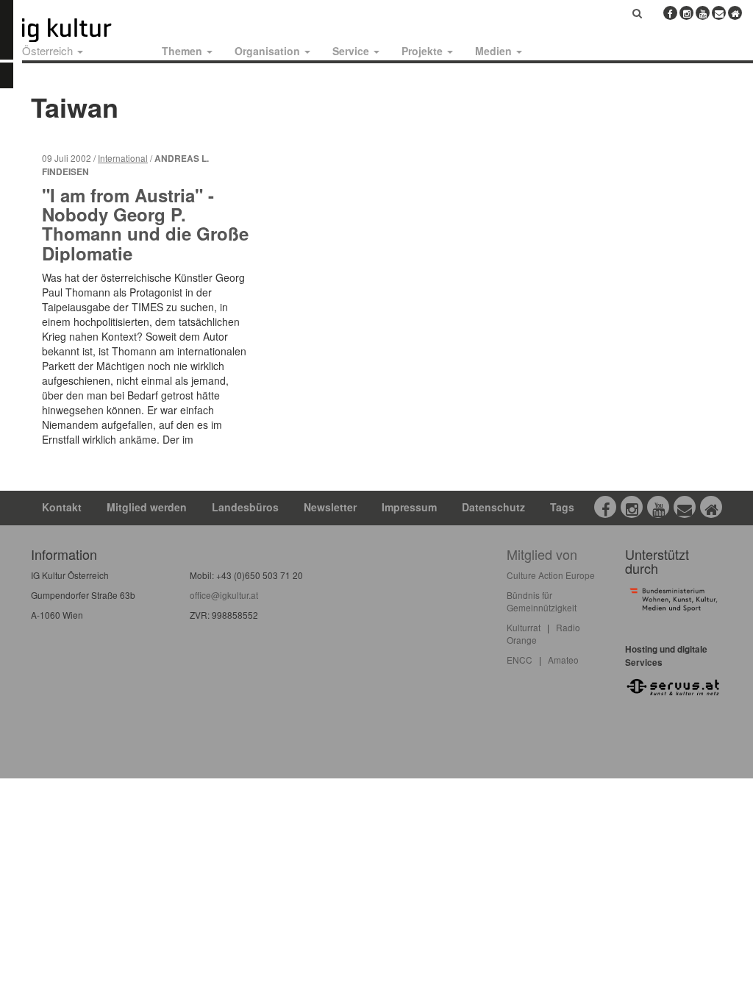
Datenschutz (493, 507)
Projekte (424, 50)
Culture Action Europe (551, 575)
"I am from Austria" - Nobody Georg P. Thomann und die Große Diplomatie (145, 224)
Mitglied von (542, 554)
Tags (562, 507)
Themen (183, 50)
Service (352, 50)
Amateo (563, 659)
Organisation (269, 50)
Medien (495, 50)
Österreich (49, 50)
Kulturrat (523, 627)
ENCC (519, 659)
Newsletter (330, 507)
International (123, 158)
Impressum (409, 507)
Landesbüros (245, 507)
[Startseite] (83, 30)
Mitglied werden (147, 507)
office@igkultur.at (224, 595)
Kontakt (62, 507)
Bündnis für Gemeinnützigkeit (542, 601)
